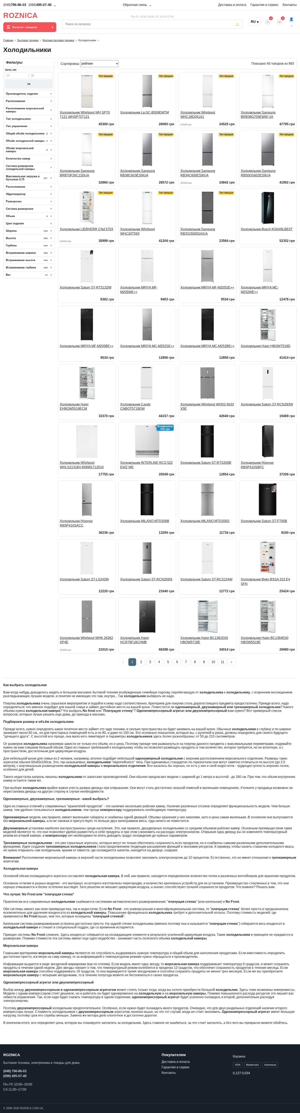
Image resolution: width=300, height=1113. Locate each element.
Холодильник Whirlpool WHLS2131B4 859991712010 (82, 465)
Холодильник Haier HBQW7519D (265, 346)
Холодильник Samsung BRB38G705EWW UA (258, 115)
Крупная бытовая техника (58, 40)
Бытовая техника (27, 40)
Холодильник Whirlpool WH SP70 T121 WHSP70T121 (85, 115)
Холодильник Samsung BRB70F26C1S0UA (77, 173)
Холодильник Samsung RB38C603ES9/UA (137, 173)
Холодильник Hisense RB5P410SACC (76, 523)
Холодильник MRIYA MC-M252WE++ (260, 290)
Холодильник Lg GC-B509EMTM (144, 112)
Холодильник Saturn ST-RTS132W (85, 287)
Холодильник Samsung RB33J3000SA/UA (197, 231)
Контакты (290, 5)
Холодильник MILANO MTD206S (204, 521)
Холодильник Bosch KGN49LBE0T (267, 229)
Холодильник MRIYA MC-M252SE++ (147, 346)
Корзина (239, 1056)
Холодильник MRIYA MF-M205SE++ (207, 287)
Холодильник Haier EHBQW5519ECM (74, 407)
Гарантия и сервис (264, 5)
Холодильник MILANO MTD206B (144, 521)
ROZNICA (20, 15)
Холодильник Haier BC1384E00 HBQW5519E (264, 640)
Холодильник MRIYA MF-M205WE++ (139, 290)
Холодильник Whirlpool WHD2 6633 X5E (207, 407)
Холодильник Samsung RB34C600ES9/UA (197, 173)
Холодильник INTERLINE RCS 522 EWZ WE (146, 465)
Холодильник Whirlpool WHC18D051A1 (197, 115)
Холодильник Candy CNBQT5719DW (135, 407)
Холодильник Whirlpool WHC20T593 (137, 231)
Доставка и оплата (232, 5)
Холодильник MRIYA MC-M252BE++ (207, 346)
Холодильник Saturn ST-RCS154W (206, 579)
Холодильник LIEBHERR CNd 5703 (86, 229)
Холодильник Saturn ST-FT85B (264, 521)
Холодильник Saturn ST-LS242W (84, 579)
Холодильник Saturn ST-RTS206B (205, 462)
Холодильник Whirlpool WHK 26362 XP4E (86, 640)
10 (213, 662)
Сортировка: (70, 63)
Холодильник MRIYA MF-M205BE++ (86, 346)
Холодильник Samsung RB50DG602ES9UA (258, 173)
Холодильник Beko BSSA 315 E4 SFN (265, 582)
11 (222, 662)
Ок (28, 84)
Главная (8, 40)
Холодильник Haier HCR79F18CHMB (134, 640)
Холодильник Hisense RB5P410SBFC (257, 465)
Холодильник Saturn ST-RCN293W (267, 404)
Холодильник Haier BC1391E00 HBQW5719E (204, 640)
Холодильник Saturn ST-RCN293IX (146, 579)
